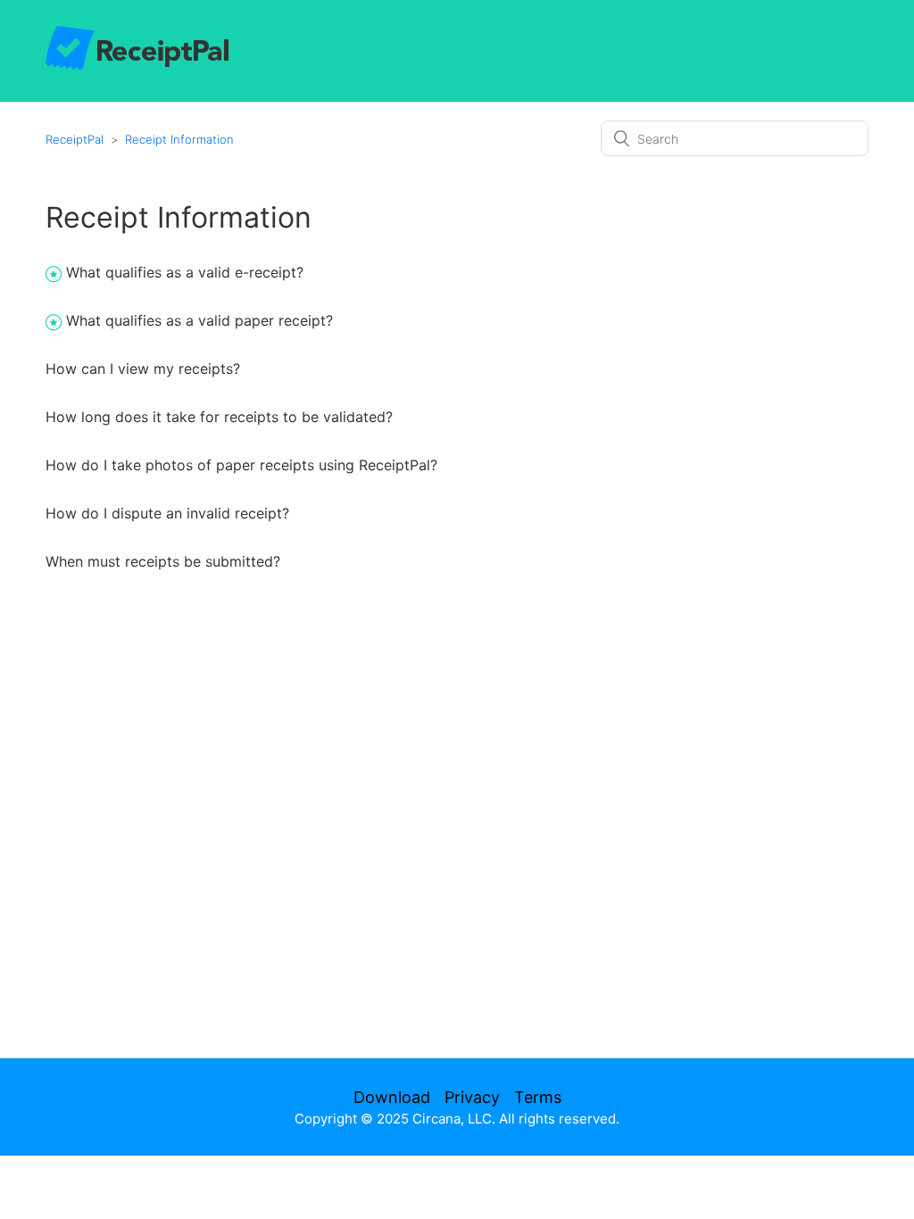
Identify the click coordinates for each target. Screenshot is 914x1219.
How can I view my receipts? (143, 368)
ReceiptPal (75, 139)
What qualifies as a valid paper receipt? (199, 320)
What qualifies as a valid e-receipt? (184, 272)
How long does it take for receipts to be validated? (219, 417)
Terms (537, 1097)
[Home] (137, 65)
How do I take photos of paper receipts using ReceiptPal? (241, 465)
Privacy (472, 1097)
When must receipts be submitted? (163, 561)
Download (391, 1097)
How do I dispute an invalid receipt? (167, 513)
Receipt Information (179, 139)
